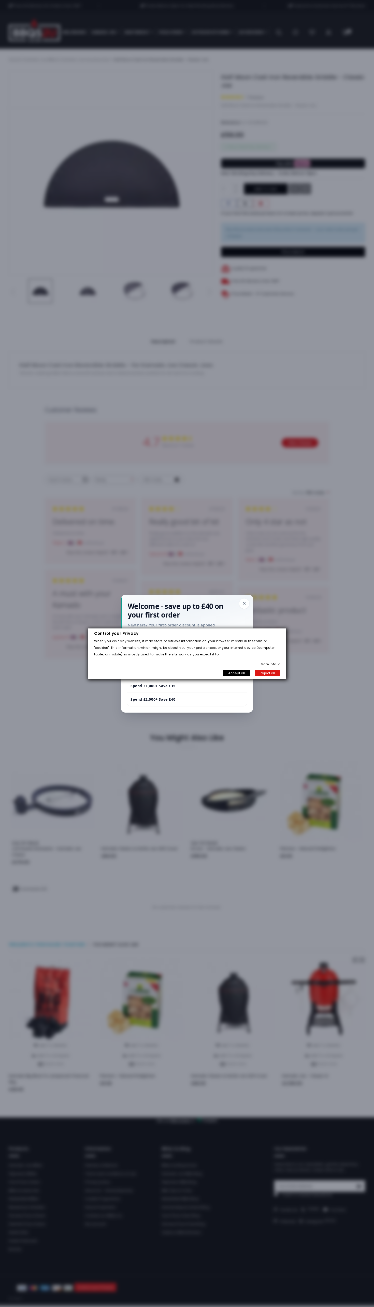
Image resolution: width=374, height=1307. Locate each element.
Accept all (236, 672)
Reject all (267, 672)
